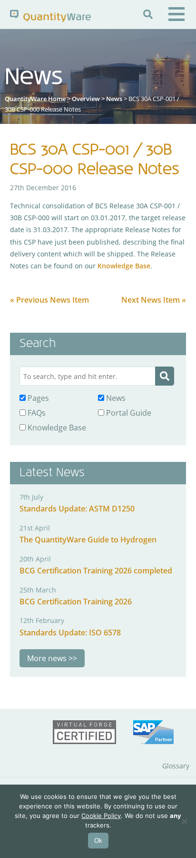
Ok (98, 840)
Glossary (175, 765)
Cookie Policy (101, 815)
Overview (86, 98)
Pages (37, 398)
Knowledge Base (124, 265)
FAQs (36, 413)
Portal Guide (127, 413)
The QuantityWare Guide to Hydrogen (88, 539)
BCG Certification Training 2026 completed (96, 570)
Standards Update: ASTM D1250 (77, 508)
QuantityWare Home (35, 98)
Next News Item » (153, 300)
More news (47, 658)
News (114, 98)
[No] (184, 821)
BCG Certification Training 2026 (76, 601)
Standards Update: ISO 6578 (70, 632)
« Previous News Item (49, 300)
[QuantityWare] (50, 15)
